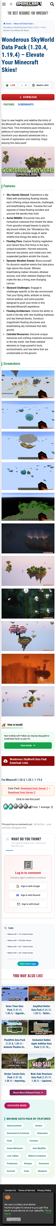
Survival (11, 1171)
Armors (38, 1125)
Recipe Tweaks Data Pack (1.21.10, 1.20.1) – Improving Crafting (14, 1077)
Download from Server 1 (34, 788)
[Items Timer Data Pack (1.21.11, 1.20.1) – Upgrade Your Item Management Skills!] (15, 993)
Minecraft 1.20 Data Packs (19, 940)
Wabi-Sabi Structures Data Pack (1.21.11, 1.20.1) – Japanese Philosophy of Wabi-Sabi (41, 1077)
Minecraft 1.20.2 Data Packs (20, 953)
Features (8, 104)
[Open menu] (4, 4)
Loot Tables (13, 1156)
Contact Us (10, 1190)
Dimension (42, 1133)
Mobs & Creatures (37, 1156)
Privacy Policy (44, 1190)
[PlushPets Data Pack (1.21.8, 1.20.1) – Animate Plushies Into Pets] (15, 1027)
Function (33, 1140)
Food (9, 1140)
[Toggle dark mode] (11, 4)
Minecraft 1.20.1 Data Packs (20, 946)
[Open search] (52, 4)
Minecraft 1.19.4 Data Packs (20, 934)
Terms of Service (26, 1190)
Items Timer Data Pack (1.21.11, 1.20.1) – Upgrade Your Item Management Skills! (15, 1010)
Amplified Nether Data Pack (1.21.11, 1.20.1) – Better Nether (41, 1010)
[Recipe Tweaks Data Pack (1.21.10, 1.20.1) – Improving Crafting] (15, 1061)
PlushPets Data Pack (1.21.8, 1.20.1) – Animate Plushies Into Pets (15, 1043)
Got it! (13, 1219)
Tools (26, 1171)
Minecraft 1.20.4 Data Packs (20, 959)
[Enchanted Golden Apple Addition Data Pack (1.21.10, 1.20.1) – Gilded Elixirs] (41, 1027)
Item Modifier (39, 1148)
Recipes (28, 1163)
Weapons (42, 1171)
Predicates (12, 1163)
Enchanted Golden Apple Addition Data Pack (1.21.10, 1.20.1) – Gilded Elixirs (41, 1043)
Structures (44, 1163)
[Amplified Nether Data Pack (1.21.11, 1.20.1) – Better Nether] (41, 993)
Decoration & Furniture (18, 1133)
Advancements (14, 1125)
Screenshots (26, 104)
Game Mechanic (15, 1148)
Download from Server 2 (21, 792)
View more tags (28, 963)
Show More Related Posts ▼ (28, 1092)
